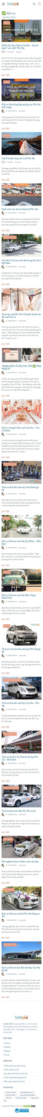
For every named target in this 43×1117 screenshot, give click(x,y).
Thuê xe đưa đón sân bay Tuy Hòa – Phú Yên (20, 704)
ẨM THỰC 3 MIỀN (10, 1095)
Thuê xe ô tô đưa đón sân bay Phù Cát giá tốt (21, 650)
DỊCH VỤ (7, 23)
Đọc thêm (5, 75)
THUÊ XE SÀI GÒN (21, 1098)
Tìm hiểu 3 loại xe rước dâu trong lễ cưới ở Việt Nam (21, 262)
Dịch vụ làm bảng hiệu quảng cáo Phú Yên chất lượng (21, 106)
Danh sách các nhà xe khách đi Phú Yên (20, 209)
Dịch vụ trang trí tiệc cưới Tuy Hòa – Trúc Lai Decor (21, 429)
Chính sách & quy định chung (15, 1066)
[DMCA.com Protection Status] (29, 1106)
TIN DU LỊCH (8, 186)
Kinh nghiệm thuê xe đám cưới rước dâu (20, 861)
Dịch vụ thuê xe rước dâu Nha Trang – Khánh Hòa (19, 596)
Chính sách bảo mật (12, 1069)
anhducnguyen (11, 111)
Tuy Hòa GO (19, 1106)
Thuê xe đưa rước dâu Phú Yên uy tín (19, 810)
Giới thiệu (8, 1047)
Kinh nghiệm (8, 839)
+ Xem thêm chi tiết (8, 17)
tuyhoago (10, 52)
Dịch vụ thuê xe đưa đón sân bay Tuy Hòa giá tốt (21, 969)
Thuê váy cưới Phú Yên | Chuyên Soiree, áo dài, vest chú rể (21, 315)
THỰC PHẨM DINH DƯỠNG (27, 1095)
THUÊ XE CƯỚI (9, 890)
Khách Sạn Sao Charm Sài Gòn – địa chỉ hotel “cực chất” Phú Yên (20, 47)
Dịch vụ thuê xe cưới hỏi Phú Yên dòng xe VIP (21, 915)
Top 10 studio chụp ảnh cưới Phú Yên (18, 158)
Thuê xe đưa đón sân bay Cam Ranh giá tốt (20, 488)
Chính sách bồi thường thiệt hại (15, 1077)
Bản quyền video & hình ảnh (15, 1081)
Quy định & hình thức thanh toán (16, 1073)
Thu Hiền (9, 162)
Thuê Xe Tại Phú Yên (11, 788)
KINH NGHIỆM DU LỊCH (27, 1092)
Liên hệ (7, 1043)
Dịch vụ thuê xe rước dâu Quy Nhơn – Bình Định (21, 542)
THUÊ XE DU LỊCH (10, 237)
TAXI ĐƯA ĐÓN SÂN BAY (12, 680)
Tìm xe (7, 1055)
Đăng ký (7, 1051)
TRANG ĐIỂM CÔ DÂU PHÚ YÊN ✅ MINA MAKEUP (21, 367)
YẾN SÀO (8, 1098)
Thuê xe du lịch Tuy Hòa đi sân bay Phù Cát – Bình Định (20, 758)
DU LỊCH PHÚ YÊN (11, 1092)
